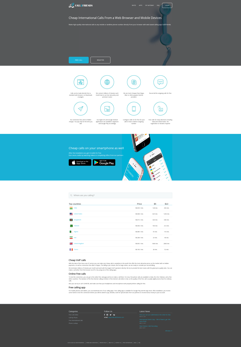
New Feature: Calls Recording (148, 326)
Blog (135, 342)
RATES (134, 5)
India (75, 208)
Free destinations (127, 342)
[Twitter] (110, 315)
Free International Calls (76, 320)
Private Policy (103, 342)
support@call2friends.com (116, 317)
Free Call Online (73, 315)
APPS (140, 5)
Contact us (118, 342)
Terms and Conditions (92, 342)
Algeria (76, 231)
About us (111, 342)
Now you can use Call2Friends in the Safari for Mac (155, 315)
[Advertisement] (120, 41)
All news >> (168, 331)
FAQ (158, 5)
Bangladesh (77, 220)
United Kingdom (79, 243)
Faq (139, 342)
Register (100, 60)
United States (78, 214)
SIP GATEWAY (149, 5)
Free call (78, 60)
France (76, 249)
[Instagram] (107, 315)
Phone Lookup (73, 323)
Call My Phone (73, 317)
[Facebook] (104, 315)
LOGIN (167, 5)
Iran (75, 237)
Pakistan (76, 225)
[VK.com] (114, 315)
